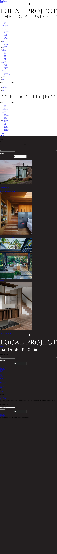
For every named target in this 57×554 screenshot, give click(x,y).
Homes (5, 59)
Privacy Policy (2, 414)
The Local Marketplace (5, 120)
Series (1, 387)
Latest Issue (1, 375)
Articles (3, 28)
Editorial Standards (2, 415)
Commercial (5, 35)
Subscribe (5, 53)
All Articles (1, 371)
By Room (5, 68)
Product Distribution (6, 129)
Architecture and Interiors (3, 367)
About (3, 48)
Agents (5, 111)
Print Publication (4, 50)
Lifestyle (5, 32)
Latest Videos (2, 386)
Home (3, 49)
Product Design (6, 44)
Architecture (5, 126)
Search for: (1, 82)
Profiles (3, 41)
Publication (3, 89)
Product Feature (4, 86)
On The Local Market (5, 25)
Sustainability (5, 65)
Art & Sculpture (6, 46)
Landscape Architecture (7, 74)
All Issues (1, 376)
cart (0, 81)
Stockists (3, 78)
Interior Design (6, 43)
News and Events (4, 87)
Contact (3, 79)
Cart (2, 19)
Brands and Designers (3, 382)
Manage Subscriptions (3, 377)
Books (4, 23)
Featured (5, 40)
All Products (2, 381)
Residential (5, 34)
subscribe (1, 2)
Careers (1, 392)
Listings (5, 56)
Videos (3, 62)
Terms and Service (2, 416)
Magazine (5, 22)
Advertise (3, 47)
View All (5, 21)
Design (5, 114)
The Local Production (3, 398)
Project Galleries (2, 370)
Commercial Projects (6, 31)
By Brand (5, 123)
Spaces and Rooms (2, 383)
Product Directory (6, 38)
